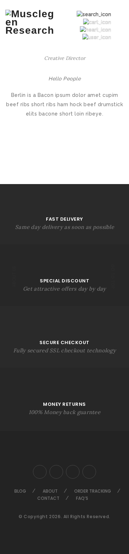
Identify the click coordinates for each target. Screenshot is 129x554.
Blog (20, 491)
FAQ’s (82, 498)
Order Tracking (92, 491)
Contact (48, 498)
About (50, 491)
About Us (14, 276)
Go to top (113, 276)
